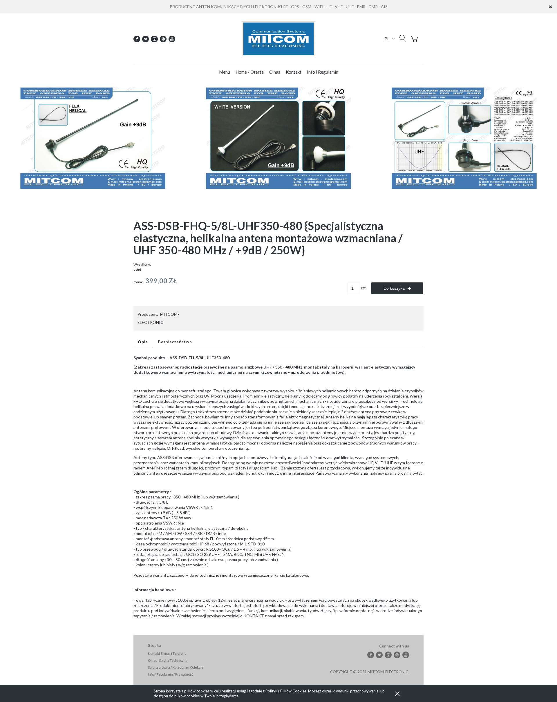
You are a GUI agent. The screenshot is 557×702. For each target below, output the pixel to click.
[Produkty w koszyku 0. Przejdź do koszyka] (415, 41)
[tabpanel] (278, 486)
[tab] (143, 342)
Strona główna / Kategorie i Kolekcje (175, 667)
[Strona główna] (278, 38)
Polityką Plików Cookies (285, 691)
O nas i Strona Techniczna (167, 660)
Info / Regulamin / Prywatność (170, 674)
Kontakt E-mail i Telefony (167, 653)
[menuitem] (224, 72)
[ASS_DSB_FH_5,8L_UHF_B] (464, 137)
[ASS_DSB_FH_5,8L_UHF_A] (92, 137)
